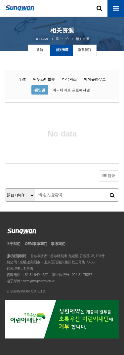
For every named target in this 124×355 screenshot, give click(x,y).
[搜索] (112, 195)
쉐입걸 (39, 90)
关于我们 (14, 244)
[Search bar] (99, 8)
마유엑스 (69, 79)
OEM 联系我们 (36, 244)
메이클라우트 (95, 79)
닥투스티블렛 (44, 79)
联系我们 (58, 244)
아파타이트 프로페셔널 (71, 90)
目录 (110, 176)
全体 (22, 79)
